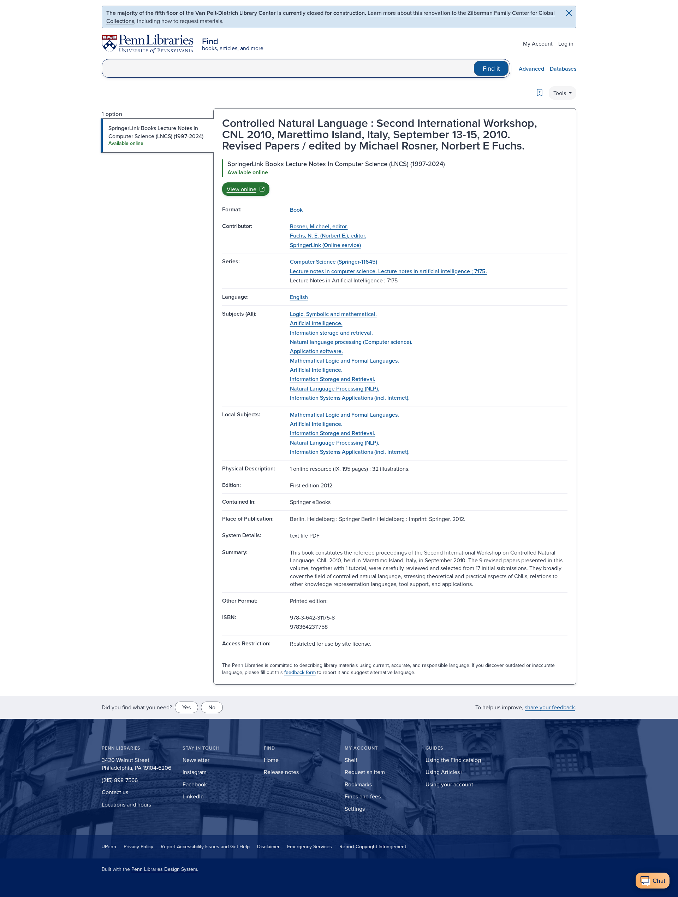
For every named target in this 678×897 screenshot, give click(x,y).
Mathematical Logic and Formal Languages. (344, 360)
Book (296, 209)
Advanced (531, 68)
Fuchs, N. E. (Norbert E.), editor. (328, 235)
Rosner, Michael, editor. (319, 226)
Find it (491, 68)
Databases (563, 68)
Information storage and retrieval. (331, 332)
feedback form (300, 672)
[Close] (569, 13)
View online (241, 189)
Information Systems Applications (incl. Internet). (350, 397)
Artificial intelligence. (316, 323)
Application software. (316, 351)
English (299, 297)
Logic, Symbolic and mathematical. (333, 314)
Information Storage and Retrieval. (332, 379)
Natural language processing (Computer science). (351, 342)
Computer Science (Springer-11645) (333, 261)
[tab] (157, 135)
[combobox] (288, 68)
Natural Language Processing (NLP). (334, 388)
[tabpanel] (394, 177)
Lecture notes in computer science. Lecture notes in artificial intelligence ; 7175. (388, 271)
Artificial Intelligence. (316, 370)
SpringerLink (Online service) (325, 245)
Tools (560, 93)
